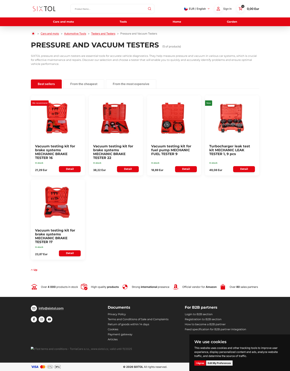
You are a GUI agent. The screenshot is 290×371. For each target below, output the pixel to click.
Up (35, 269)
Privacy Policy (117, 314)
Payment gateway (120, 334)
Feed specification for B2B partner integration (215, 329)
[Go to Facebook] (34, 319)
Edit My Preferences (219, 363)
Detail (70, 168)
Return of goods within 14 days (128, 324)
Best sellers (46, 84)
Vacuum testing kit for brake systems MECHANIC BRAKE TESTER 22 (113, 152)
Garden (232, 21)
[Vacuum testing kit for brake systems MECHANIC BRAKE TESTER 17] (57, 202)
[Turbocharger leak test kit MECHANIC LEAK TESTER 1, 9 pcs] (231, 118)
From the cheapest (83, 84)
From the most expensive (131, 84)
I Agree (200, 363)
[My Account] (218, 9)
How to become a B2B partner (205, 324)
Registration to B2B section (203, 319)
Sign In (227, 8)
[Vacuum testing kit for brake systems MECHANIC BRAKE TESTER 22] (115, 118)
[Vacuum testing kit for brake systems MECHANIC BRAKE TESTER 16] (57, 118)
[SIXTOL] (44, 8)
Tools (123, 21)
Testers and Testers (103, 33)
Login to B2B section (199, 314)
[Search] (150, 9)
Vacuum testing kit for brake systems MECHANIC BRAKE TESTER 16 (55, 152)
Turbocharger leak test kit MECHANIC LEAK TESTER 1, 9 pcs (229, 150)
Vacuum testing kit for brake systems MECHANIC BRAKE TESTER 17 (55, 236)
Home (177, 21)
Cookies (113, 329)
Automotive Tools (75, 33)
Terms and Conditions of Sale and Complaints (138, 319)
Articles (113, 339)
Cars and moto (63, 21)
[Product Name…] (112, 8)
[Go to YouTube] (49, 319)
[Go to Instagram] (42, 319)
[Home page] (33, 33)
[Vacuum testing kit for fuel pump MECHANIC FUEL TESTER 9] (173, 118)
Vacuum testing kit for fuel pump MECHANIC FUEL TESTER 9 (171, 150)
